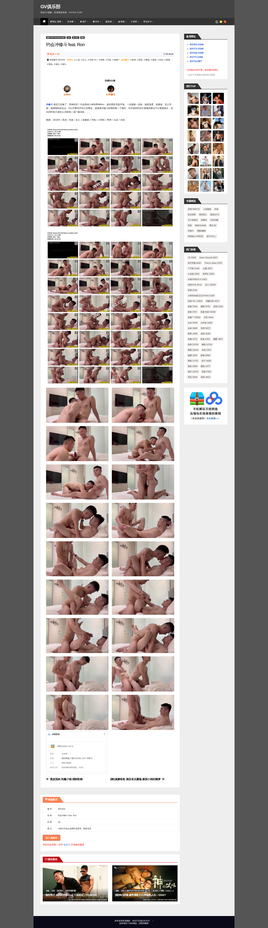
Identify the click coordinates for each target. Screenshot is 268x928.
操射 (192, 312)
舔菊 (168, 60)
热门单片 (75, 37)
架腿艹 (117, 60)
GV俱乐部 (50, 6)
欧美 (110, 21)
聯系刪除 (145, 923)
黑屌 (206, 371)
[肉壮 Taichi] (218, 173)
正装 (208, 317)
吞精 (192, 290)
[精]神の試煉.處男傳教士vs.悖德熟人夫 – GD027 (140, 895)
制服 (47, 891)
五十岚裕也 (193, 220)
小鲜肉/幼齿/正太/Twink (201, 295)
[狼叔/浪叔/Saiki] (193, 110)
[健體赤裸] (205, 160)
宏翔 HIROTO (194, 209)
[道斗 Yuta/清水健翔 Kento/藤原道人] (218, 148)
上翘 (207, 268)
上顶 (78, 60)
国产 (84, 21)
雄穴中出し (211, 236)
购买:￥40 (54, 54)
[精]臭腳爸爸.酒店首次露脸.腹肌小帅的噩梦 (135, 779)
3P (192, 257)
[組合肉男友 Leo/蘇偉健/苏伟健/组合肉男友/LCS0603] (205, 110)
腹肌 (154, 60)
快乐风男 (192, 214)
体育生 (208, 274)
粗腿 (192, 339)
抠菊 (102, 60)
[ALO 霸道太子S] (193, 148)
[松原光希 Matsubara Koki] (193, 123)
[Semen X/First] (218, 160)
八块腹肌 (207, 209)
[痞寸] (218, 135)
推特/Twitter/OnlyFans (56, 37)
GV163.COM (197, 44)
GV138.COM (197, 52)
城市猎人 (203, 214)
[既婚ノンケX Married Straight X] (205, 135)
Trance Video (213, 263)
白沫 (193, 322)
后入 (85, 60)
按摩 (72, 21)
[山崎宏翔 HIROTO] (193, 98)
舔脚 (192, 355)
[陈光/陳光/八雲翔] (218, 123)
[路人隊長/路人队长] (205, 173)
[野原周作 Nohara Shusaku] (193, 186)
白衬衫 (206, 322)
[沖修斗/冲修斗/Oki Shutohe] (110, 88)
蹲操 (50, 64)
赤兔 (216, 209)
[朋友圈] (217, 22)
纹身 (205, 339)
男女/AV (212, 225)
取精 (123, 21)
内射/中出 (195, 284)
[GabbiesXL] (193, 173)
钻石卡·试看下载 (70, 891)
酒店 (57, 64)
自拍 (161, 60)
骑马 (64, 64)
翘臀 (218, 339)
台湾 (122, 891)
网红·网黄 (57, 21)
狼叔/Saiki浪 (200, 225)
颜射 (205, 366)
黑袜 (190, 225)
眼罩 (193, 333)
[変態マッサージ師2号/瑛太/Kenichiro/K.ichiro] (193, 135)
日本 (97, 21)
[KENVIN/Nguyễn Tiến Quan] (205, 98)
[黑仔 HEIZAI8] (205, 148)
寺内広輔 (214, 220)
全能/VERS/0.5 (197, 279)
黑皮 (193, 377)
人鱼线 (193, 274)
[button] (224, 21)
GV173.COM (196, 48)
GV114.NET (196, 61)
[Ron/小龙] (67, 88)
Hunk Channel (208, 257)
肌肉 (141, 60)
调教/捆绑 (201, 231)
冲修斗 (49, 104)
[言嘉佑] (218, 110)
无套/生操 (208, 312)
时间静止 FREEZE (195, 236)
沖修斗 (126, 60)
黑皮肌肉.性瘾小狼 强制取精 (66, 779)
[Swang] (218, 98)
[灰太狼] (218, 186)
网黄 (82, 37)
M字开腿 (194, 263)
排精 (218, 306)
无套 (109, 60)
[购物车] (220, 22)
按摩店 (204, 220)
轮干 (206, 361)
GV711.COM (196, 57)
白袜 (193, 328)
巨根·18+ (93, 60)
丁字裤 (193, 268)
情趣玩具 (212, 301)
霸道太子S (214, 214)
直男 (135, 21)
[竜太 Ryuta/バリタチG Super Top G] (205, 123)
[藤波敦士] (205, 186)
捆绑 (205, 306)
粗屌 (134, 60)
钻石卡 (67, 844)
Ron (71, 60)
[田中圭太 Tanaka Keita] (193, 160)
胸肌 (147, 60)
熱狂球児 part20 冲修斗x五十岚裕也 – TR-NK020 (71, 895)
